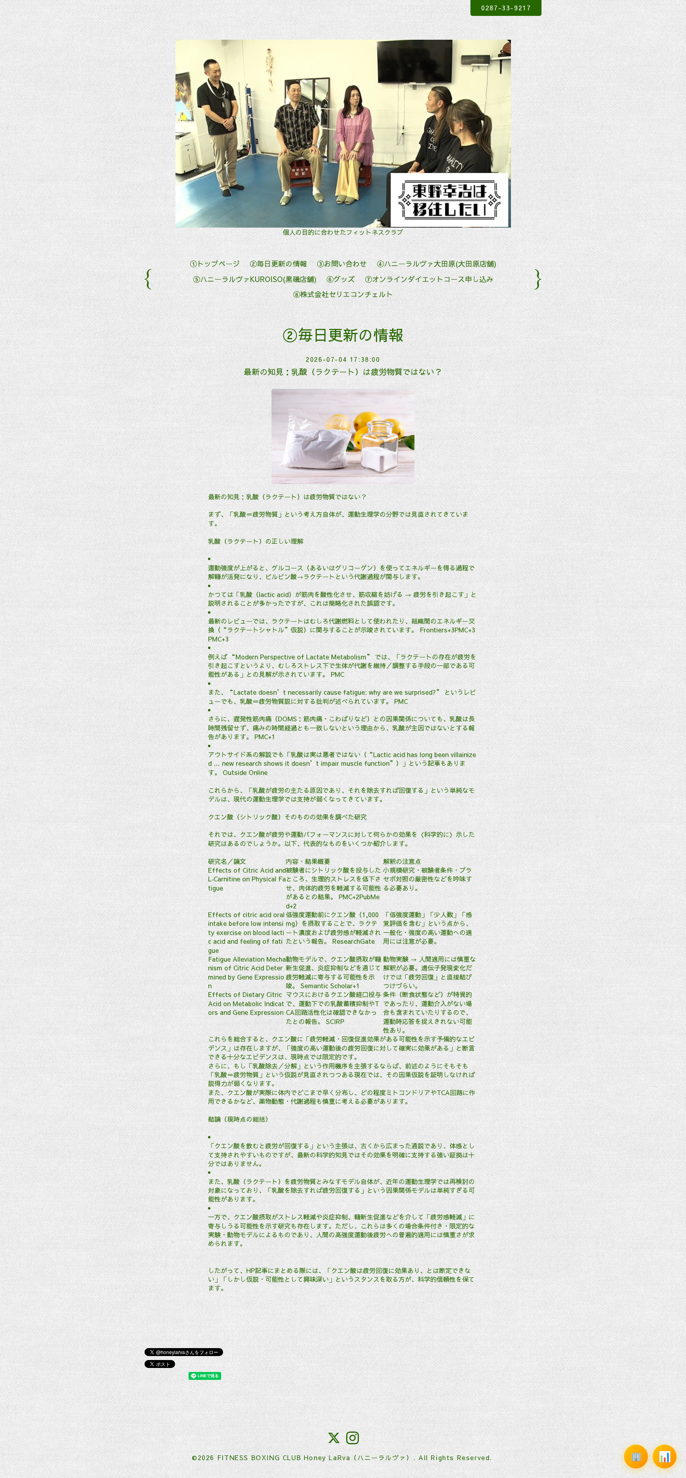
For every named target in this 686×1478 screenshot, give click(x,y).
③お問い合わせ (342, 264)
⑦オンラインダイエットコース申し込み (429, 279)
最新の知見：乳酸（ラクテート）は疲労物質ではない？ (343, 371)
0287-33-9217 (506, 7)
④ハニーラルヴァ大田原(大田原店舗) (436, 264)
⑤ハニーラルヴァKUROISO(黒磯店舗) (254, 279)
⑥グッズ (340, 279)
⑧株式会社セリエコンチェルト (343, 294)
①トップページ (215, 264)
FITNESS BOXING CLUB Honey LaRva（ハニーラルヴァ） (315, 1457)
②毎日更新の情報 (278, 264)
